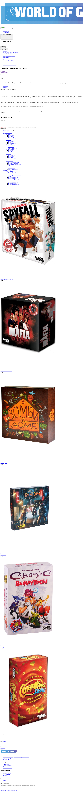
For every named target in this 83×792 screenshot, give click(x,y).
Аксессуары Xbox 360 (13, 169)
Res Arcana (3, 748)
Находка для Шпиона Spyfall (7, 279)
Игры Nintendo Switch (13, 173)
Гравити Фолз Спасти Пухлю (9, 65)
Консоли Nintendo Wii (13, 182)
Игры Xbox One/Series (13, 163)
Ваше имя (3, 120)
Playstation (5, 133)
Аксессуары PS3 (12, 143)
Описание (5, 86)
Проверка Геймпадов (7, 53)
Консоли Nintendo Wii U (13, 177)
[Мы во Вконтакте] (4, 27)
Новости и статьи (9, 60)
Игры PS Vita (11, 147)
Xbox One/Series (9, 161)
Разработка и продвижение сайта (12, 790)
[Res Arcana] (3, 741)
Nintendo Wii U (9, 176)
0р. (8, 36)
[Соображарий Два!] (28, 732)
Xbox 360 (8, 165)
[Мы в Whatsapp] (1, 27)
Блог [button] (4, 59)
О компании (6, 57)
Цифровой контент (7, 131)
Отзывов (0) (5, 87)
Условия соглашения (7, 768)
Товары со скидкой (7, 130)
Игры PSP (10, 151)
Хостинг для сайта (3, 790)
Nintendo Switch (9, 171)
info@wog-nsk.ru (6, 759)
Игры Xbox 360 (11, 168)
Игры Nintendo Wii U (13, 178)
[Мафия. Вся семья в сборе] (28, 364)
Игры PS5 (10, 157)
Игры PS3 (10, 142)
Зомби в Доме (4, 463)
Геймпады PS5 (11, 155)
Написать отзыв (4, 72)
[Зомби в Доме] (28, 456)
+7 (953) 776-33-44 (7, 758)
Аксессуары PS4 (12, 138)
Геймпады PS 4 (11, 137)
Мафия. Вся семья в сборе (6, 371)
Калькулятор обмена (7, 54)
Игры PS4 (10, 136)
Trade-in (5, 51)
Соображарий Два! (5, 738)
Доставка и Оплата (7, 765)
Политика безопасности (8, 766)
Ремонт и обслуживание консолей (10, 52)
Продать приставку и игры (9, 56)
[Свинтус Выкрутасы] (28, 640)
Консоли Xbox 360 (12, 166)
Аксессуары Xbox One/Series (14, 164)
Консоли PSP (11, 150)
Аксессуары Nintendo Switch (14, 175)
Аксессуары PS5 (12, 158)
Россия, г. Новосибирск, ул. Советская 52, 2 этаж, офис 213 (16, 757)
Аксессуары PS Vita (12, 148)
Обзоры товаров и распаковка (12, 61)
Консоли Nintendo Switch (13, 172)
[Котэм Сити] (28, 548)
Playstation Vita (9, 144)
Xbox (4, 159)
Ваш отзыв (3, 126)
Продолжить (3, 128)
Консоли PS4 (11, 135)
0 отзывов (3, 71)
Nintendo (5, 170)
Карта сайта (5, 775)
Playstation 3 (8, 140)
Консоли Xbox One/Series (13, 162)
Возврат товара (6, 774)
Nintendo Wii (8, 181)
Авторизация (6, 32)
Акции (4, 780)
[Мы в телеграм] (3, 27)
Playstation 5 (8, 154)
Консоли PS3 (11, 141)
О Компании (6, 764)
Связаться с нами (7, 773)
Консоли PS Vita (11, 145)
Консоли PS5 (11, 156)
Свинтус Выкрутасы (5, 647)
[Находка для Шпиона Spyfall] (28, 272)
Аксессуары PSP (12, 152)
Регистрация (6, 31)
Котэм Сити (3, 555)
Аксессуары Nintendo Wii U (14, 179)
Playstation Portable (10, 149)
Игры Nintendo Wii (12, 183)
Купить (2, 278)
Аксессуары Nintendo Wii (13, 184)
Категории (3, 46)
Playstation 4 (8, 134)
